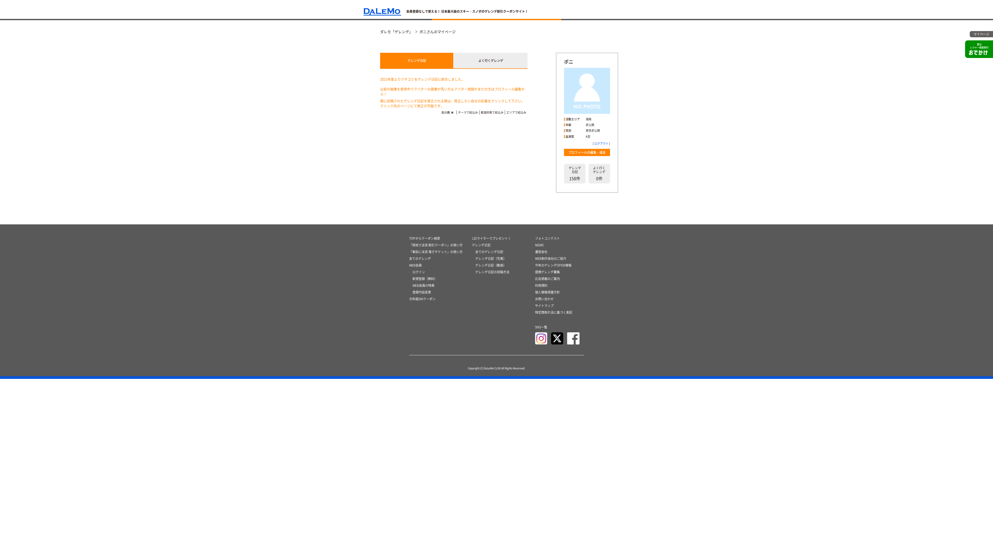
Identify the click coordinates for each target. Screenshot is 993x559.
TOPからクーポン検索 (424, 238)
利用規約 (541, 285)
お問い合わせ (544, 299)
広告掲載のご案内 (547, 278)
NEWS (539, 245)
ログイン (418, 272)
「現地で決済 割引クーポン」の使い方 (436, 245)
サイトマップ (544, 305)
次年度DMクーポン (422, 299)
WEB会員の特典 (423, 285)
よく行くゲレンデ (490, 60)
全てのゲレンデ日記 (489, 251)
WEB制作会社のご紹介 (550, 258)
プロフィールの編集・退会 (587, 152)
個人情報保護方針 (547, 292)
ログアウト (601, 143)
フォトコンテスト (547, 238)
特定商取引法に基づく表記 (553, 312)
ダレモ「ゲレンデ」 (396, 31)
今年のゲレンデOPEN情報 (553, 265)
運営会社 (541, 251)
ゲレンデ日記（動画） (490, 265)
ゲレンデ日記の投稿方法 (492, 272)
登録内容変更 (421, 292)
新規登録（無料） (424, 278)
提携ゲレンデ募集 (547, 272)
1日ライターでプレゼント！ (491, 238)
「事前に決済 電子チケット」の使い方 (436, 251)
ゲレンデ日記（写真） (490, 258)
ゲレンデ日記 (417, 60)
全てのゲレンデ (420, 258)
